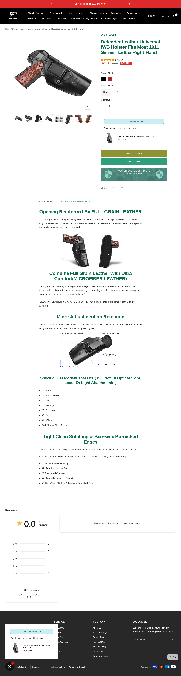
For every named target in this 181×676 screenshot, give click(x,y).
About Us (97, 628)
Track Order (45, 18)
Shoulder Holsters (98, 13)
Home (8, 29)
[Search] (163, 16)
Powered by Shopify (77, 667)
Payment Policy (100, 642)
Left (116, 92)
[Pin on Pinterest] (113, 188)
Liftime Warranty (61, 642)
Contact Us (59, 628)
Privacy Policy (99, 637)
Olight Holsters (128, 18)
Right (106, 92)
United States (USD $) (16, 667)
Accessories (116, 13)
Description (45, 201)
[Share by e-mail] (122, 188)
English (151, 16)
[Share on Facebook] (109, 188)
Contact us (132, 13)
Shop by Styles (57, 13)
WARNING (61, 18)
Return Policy (99, 651)
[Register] (172, 639)
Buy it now (134, 162)
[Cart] (174, 16)
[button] (32, 543)
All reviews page (109, 18)
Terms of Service (100, 656)
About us (32, 18)
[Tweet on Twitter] (117, 188)
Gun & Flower (108, 35)
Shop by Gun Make (37, 13)
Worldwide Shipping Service (83, 18)
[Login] (168, 16)
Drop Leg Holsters (76, 13)
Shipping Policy (99, 646)
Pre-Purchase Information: (76, 201)
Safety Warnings (100, 632)
